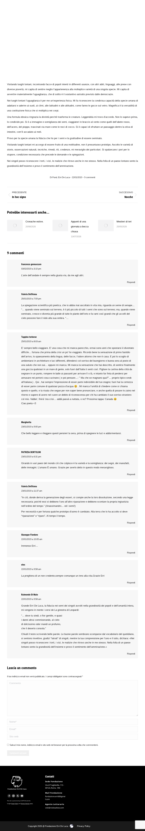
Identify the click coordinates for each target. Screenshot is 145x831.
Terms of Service (25, 803)
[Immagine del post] (15, 225)
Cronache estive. (34, 221)
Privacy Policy (14, 803)
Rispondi (131, 282)
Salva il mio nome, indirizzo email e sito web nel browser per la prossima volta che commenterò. (54, 745)
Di (60, 177)
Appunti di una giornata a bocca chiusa (80, 226)
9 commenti (89, 177)
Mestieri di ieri (124, 221)
